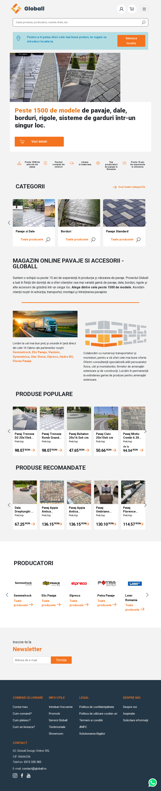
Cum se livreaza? (24, 727)
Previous (10, 223)
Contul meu (20, 707)
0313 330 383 (32, 762)
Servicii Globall (58, 720)
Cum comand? (22, 713)
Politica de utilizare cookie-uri (98, 713)
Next (146, 223)
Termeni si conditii (91, 720)
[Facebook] (22, 775)
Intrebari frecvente (61, 707)
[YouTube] (28, 775)
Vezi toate (131, 186)
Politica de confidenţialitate (96, 707)
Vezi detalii (39, 141)
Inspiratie (129, 713)
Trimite (61, 660)
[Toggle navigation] (144, 8)
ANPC (83, 727)
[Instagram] (15, 775)
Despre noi (130, 707)
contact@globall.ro (34, 768)
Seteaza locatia (131, 41)
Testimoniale (57, 727)
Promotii (54, 713)
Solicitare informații (135, 720)
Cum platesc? (22, 720)
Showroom (56, 733)
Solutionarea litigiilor (92, 733)
